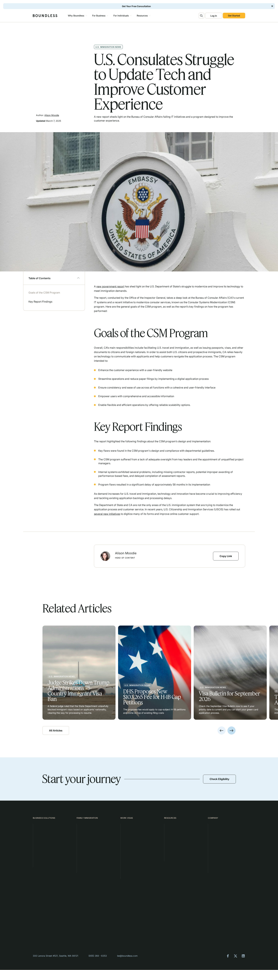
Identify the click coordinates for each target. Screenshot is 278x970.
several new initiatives (107, 513)
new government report (110, 286)
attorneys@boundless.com (178, 928)
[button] (77, 15)
